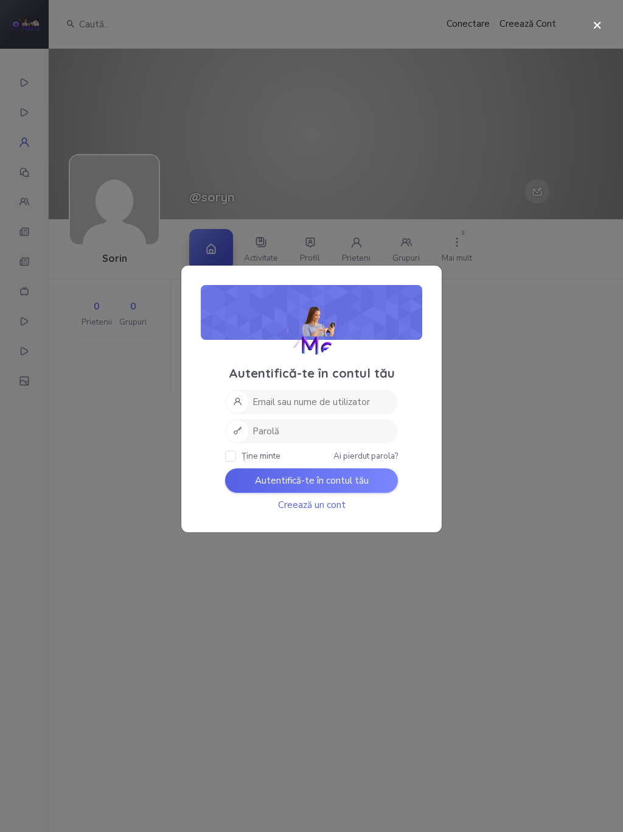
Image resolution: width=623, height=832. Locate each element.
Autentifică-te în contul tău (312, 480)
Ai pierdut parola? (365, 456)
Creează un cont (312, 505)
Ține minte (260, 456)
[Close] (597, 25)
